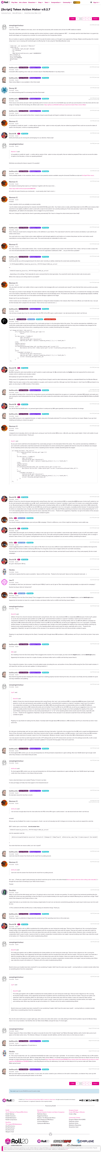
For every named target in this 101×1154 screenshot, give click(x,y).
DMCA (42, 1099)
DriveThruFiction (10, 1128)
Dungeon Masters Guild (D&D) (77, 1119)
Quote (16, 27)
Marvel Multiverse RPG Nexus (45, 1119)
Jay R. (12, 692)
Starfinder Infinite (73, 1123)
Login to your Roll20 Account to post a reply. (28, 1091)
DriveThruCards (10, 1130)
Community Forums (6, 13)
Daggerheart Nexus (42, 1116)
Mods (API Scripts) (17, 13)
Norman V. (13, 121)
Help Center (52, 1099)
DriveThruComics (10, 1126)
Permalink (11, 27)
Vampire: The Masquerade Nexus (46, 1118)
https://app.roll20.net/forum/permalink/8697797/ (22, 188)
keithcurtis (13, 67)
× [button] (99, 1148)
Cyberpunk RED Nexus (43, 1123)
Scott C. (12, 319)
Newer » (95, 19)
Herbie (12, 570)
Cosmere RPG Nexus (43, 1121)
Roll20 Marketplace (11, 1118)
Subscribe (77, 2)
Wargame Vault (10, 1132)
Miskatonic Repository (75, 1125)
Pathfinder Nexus (42, 1114)
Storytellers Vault (73, 1127)
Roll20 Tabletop (10, 1114)
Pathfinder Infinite (74, 1121)
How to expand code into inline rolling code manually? (81, 879)
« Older (72, 19)
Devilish (12, 890)
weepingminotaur (16, 25)
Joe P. (11, 580)
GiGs (11, 518)
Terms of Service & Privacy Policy (32, 1099)
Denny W (13, 88)
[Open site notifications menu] (91, 2)
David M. (13, 133)
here (67, 1149)
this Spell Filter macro (88, 175)
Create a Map (72, 1114)
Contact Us (46, 1099)
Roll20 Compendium (11, 1119)
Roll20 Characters (10, 1116)
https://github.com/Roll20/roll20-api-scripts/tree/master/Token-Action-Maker (65, 105)
